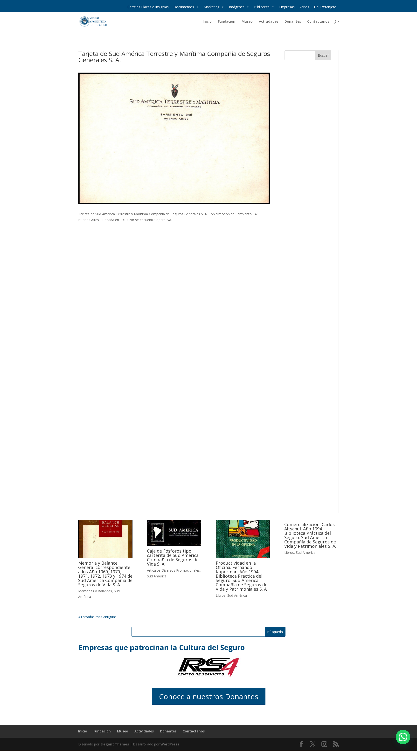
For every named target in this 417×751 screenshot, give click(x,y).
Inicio (207, 22)
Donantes (293, 22)
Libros (220, 595)
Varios (304, 7)
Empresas (287, 7)
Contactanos (318, 22)
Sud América (157, 576)
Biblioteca (262, 7)
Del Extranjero (325, 7)
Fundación (226, 22)
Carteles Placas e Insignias (148, 7)
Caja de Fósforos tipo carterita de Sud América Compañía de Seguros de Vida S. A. (173, 557)
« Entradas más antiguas (97, 617)
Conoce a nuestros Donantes (208, 696)
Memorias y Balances (95, 591)
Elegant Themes (114, 744)
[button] (403, 737)
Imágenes (236, 7)
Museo (247, 22)
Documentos (184, 7)
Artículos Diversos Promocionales (173, 570)
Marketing (211, 7)
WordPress (169, 744)
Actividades (268, 22)
